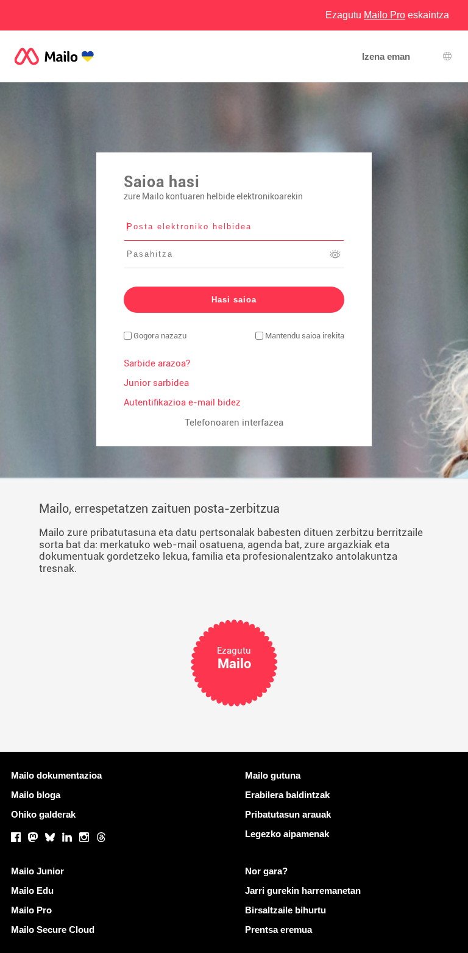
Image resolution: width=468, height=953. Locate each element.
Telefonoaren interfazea (234, 422)
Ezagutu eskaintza (387, 15)
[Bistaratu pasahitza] (335, 254)
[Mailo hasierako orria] (54, 56)
